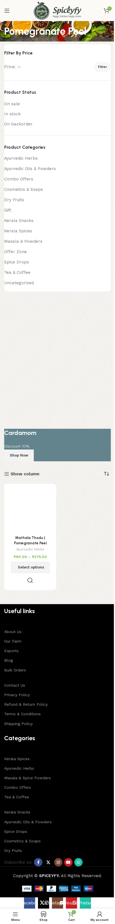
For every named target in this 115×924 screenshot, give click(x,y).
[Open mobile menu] (7, 10)
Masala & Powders (23, 241)
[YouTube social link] (68, 862)
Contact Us (14, 685)
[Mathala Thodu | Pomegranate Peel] (30, 510)
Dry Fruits (14, 199)
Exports (11, 650)
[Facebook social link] (38, 862)
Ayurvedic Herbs (21, 158)
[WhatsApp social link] (78, 862)
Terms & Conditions (22, 714)
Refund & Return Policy (26, 704)
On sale (12, 103)
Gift (7, 210)
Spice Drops (16, 262)
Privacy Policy (17, 695)
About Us (12, 631)
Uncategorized (19, 282)
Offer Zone (15, 251)
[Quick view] (30, 580)
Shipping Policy (18, 723)
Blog (8, 660)
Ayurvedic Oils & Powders (30, 168)
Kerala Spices (18, 230)
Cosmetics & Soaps (23, 189)
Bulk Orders (15, 670)
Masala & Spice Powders (27, 778)
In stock (12, 113)
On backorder (18, 124)
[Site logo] (57, 10)
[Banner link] (57, 379)
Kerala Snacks (18, 220)
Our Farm (12, 641)
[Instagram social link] (58, 862)
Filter (102, 67)
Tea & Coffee (17, 272)
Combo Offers (18, 179)
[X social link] (48, 862)
